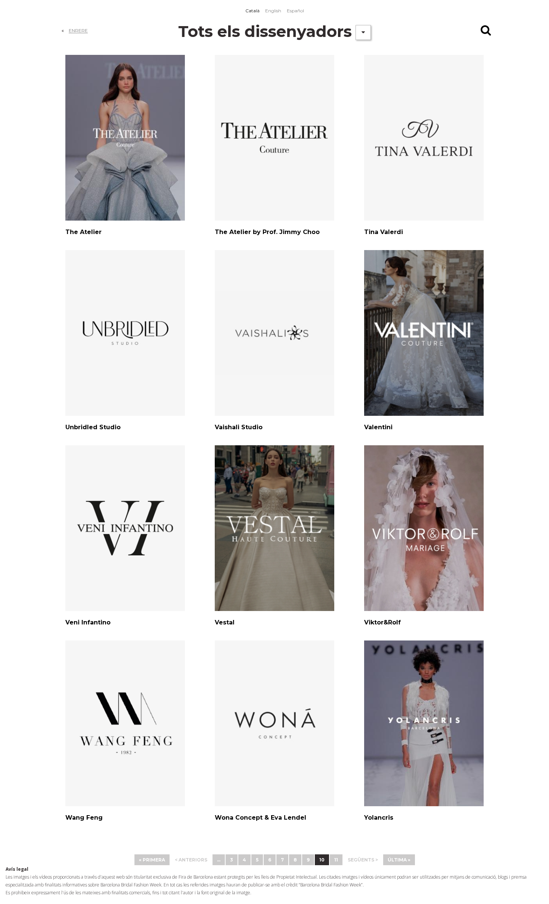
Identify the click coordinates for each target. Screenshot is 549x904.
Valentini (378, 427)
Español (295, 10)
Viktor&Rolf (382, 622)
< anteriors (191, 860)
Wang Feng (84, 817)
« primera (152, 860)
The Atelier (83, 231)
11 (336, 860)
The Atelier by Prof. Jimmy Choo (267, 231)
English (273, 10)
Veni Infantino (88, 622)
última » (399, 860)
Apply (486, 31)
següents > (363, 860)
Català (252, 10)
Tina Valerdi (383, 231)
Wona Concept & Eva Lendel (260, 817)
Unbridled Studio (93, 427)
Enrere (78, 30)
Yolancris (378, 817)
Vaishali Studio (239, 427)
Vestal (225, 622)
